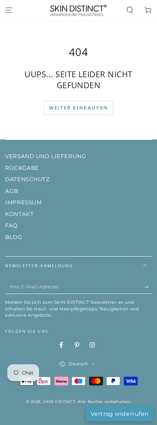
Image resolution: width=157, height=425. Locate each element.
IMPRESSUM (23, 202)
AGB (11, 190)
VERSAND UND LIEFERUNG (45, 156)
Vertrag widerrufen (120, 413)
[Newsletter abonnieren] (148, 287)
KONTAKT (19, 213)
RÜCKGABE (22, 167)
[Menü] (9, 10)
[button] (130, 10)
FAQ (11, 225)
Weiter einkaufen (78, 107)
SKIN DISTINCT (59, 401)
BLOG (13, 237)
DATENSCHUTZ (27, 179)
